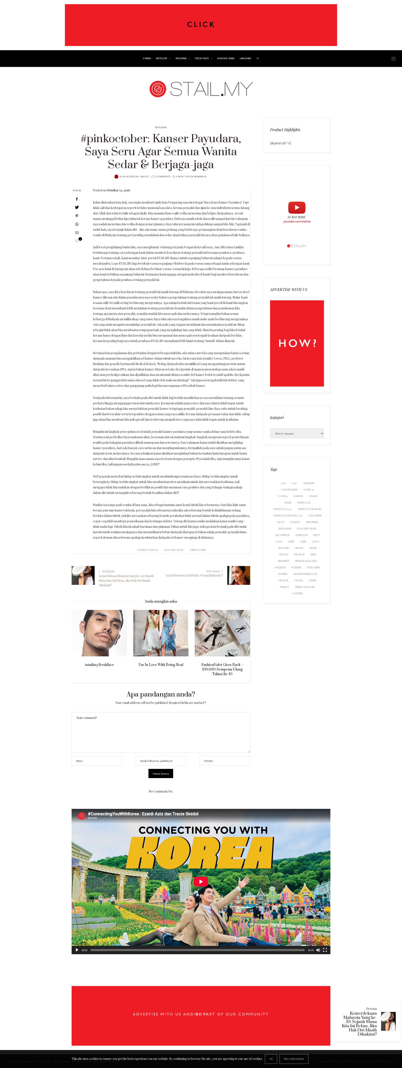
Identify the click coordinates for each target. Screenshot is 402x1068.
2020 (294, 483)
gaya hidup (315, 515)
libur (291, 541)
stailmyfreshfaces (305, 573)
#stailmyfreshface (99, 665)
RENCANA (181, 58)
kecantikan (283, 535)
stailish (296, 567)
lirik (303, 541)
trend (313, 580)
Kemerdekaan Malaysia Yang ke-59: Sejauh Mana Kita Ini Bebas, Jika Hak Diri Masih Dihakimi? (359, 1024)
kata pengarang (174, 549)
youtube (297, 593)
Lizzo (315, 541)
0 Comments (162, 176)
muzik (313, 547)
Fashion (298, 496)
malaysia (284, 547)
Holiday (295, 522)
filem (288, 502)
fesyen (313, 496)
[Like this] (76, 241)
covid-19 (309, 489)
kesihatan (302, 535)
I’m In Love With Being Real (161, 665)
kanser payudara (148, 549)
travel (299, 580)
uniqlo (284, 586)
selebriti (283, 560)
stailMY (283, 573)
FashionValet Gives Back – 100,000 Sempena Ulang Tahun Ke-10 (222, 669)
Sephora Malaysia (306, 560)
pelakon (299, 554)
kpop (317, 535)
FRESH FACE (202, 58)
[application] (201, 881)
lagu (279, 541)
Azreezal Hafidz (138, 176)
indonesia (312, 522)
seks (313, 554)
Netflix (284, 554)
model (300, 547)
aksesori (308, 483)
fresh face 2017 (283, 509)
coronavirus (289, 489)
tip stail (284, 580)
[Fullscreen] (325, 950)
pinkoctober (198, 549)
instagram (285, 528)
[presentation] (81, 640)
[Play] (77, 950)
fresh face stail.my (310, 509)
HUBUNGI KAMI (226, 58)
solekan (280, 567)
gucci (280, 522)
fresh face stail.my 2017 (288, 515)
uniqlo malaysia (305, 586)
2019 (283, 483)
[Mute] (318, 950)
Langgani (245, 58)
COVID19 (282, 496)
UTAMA (147, 58)
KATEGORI (161, 58)
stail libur (313, 567)
